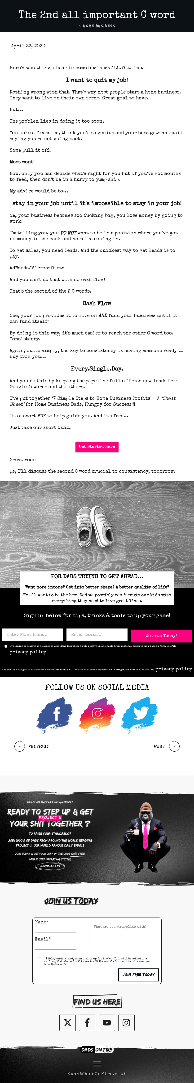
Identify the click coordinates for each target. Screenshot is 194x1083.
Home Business (99, 26)
